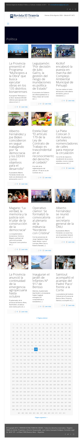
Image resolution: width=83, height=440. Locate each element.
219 (51, 370)
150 (32, 356)
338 (17, 399)
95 (66, 342)
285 (58, 385)
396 (54, 410)
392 (39, 410)
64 (69, 335)
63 (66, 335)
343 (36, 399)
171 (51, 360)
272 (69, 381)
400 (69, 410)
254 (62, 378)
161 (13, 360)
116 (24, 349)
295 (36, 388)
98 (17, 346)
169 (43, 360)
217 (43, 370)
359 (36, 402)
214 (32, 370)
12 (54, 324)
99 (21, 346)
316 (54, 392)
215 (36, 370)
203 (51, 367)
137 (43, 353)
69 (28, 339)
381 (58, 406)
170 (47, 360)
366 (62, 402)
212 (24, 370)
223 (66, 370)
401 (19, 413)
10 (47, 324)
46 (62, 331)
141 (58, 353)
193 (13, 367)
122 (47, 349)
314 (47, 392)
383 (66, 406)
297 (43, 388)
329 (43, 395)
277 (28, 385)
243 (21, 378)
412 (60, 413)
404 (30, 413)
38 (32, 331)
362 (47, 402)
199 (36, 367)
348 (54, 399)
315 (51, 392)
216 (39, 370)
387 (21, 410)
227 (21, 374)
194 (17, 367)
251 (51, 378)
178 (17, 363)
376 (39, 406)
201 (43, 367)
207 (66, 367)
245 (28, 378)
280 (39, 385)
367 (66, 402)
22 (32, 328)
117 (28, 349)
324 (24, 395)
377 (43, 406)
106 (47, 346)
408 (45, 413)
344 (39, 399)
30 (62, 328)
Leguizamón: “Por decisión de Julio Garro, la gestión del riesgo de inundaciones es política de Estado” (41, 76)
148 (24, 356)
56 (39, 335)
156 (54, 356)
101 (28, 346)
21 (28, 328)
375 (36, 406)
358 (32, 402)
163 (21, 360)
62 (62, 335)
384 (69, 406)
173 (58, 360)
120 (39, 349)
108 (54, 346)
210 (17, 370)
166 (32, 360)
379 (51, 406)
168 (39, 360)
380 (54, 406)
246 (32, 378)
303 (66, 388)
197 (28, 367)
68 (24, 339)
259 (21, 381)
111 (66, 346)
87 (36, 342)
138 (47, 353)
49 (13, 335)
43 (51, 331)
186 (47, 363)
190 (62, 363)
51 (21, 335)
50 (17, 335)
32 (69, 328)
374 (32, 406)
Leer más (24, 107)
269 (58, 381)
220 (54, 370)
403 (26, 413)
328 (39, 395)
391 (36, 410)
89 (43, 342)
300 (54, 388)
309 (28, 392)
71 (36, 339)
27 (51, 328)
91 (51, 342)
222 (62, 370)
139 (51, 353)
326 (32, 395)
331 (51, 395)
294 (32, 388)
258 (17, 381)
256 (69, 378)
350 (62, 399)
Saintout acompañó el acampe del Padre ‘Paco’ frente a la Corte (65, 282)
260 (24, 381)
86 (32, 342)
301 (58, 388)
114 (17, 349)
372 (24, 406)
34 (17, 331)
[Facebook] (67, 9)
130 (17, 353)
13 (58, 324)
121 (43, 349)
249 (43, 378)
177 (13, 363)
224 (69, 370)
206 (62, 367)
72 (39, 339)
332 (54, 395)
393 (43, 410)
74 (47, 339)
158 (62, 356)
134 (32, 353)
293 (28, 388)
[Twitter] (70, 9)
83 (21, 342)
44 (54, 331)
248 (39, 378)
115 (21, 349)
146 (17, 356)
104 (39, 346)
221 (58, 370)
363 (51, 402)
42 (47, 331)
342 (32, 399)
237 (58, 374)
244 (24, 378)
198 (32, 367)
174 (62, 360)
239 (66, 374)
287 (66, 385)
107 (51, 346)
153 (43, 356)
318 (62, 392)
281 (43, 385)
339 (21, 399)
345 (43, 399)
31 (66, 328)
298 (47, 388)
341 (28, 399)
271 (66, 381)
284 (54, 385)
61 (58, 335)
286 (62, 385)
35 (21, 331)
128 (69, 349)
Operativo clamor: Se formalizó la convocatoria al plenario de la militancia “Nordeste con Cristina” (41, 220)
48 (69, 331)
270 (62, 381)
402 (23, 413)
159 (66, 356)
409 (49, 413)
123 (51, 349)
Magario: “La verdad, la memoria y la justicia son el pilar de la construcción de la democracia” (18, 219)
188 (54, 363)
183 (36, 363)
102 (32, 346)
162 (17, 360)
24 (39, 328)
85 (28, 342)
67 (21, 339)
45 (58, 331)
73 (43, 339)
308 (24, 392)
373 (28, 406)
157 (58, 356)
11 (51, 324)
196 (24, 367)
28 (54, 328)
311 (36, 392)
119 (36, 349)
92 (54, 342)
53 (28, 335)
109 (58, 346)
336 (69, 395)
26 (47, 328)
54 (32, 335)
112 (69, 346)
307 (21, 392)
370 (17, 406)
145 (13, 356)
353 (13, 402)
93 (58, 342)
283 (51, 385)
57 (43, 335)
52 (24, 335)
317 (58, 392)
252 (54, 378)
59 (51, 335)
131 (21, 353)
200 (39, 367)
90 (47, 342)
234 (47, 374)
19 (21, 328)
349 (58, 399)
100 (24, 346)
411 (56, 413)
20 (24, 328)
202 (47, 367)
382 (62, 406)
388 (24, 410)
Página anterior (43, 318)
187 (51, 363)
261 (28, 381)
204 (54, 367)
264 (39, 381)
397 (58, 410)
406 (38, 413)
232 (39, 374)
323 (21, 395)
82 (17, 342)
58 (47, 335)
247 (36, 378)
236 (54, 374)
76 (54, 339)
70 (32, 339)
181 (28, 363)
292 (24, 388)
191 (66, 363)
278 (32, 385)
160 (69, 356)
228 (24, 374)
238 (62, 374)
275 (21, 385)
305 (13, 392)
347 (51, 399)
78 (62, 339)
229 (28, 374)
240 (69, 374)
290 (17, 388)
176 (69, 360)
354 (17, 402)
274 (17, 385)
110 (62, 346)
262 (32, 381)
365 (58, 402)
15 (66, 324)
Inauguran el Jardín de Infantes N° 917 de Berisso (40, 280)
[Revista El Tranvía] (24, 16)
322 (17, 395)
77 (58, 339)
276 (24, 385)
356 (24, 402)
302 (62, 388)
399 (66, 410)
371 (21, 406)
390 (32, 410)
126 (62, 349)
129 (13, 353)
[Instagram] (75, 9)
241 (13, 378)
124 (54, 349)
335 (66, 395)
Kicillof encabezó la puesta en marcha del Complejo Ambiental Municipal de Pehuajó (64, 74)
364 (54, 402)
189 (58, 363)
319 (66, 392)
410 (53, 413)
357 (28, 402)
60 (54, 335)
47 (66, 331)
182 (32, 363)
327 (36, 395)
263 (36, 381)
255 (66, 378)
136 (39, 353)
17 (13, 328)
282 (47, 385)
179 (21, 363)
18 (17, 328)
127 (66, 349)
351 (66, 399)
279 (36, 385)
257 (13, 381)
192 (69, 363)
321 (13, 395)
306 (17, 392)
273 (13, 385)
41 (43, 331)
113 (13, 349)
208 (69, 367)
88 (39, 342)
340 (24, 399)
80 (69, 339)
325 (28, 395)
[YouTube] (73, 9)
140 (54, 353)
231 (36, 374)
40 (39, 331)
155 (51, 356)
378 (47, 406)
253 (58, 378)
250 (47, 378)
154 (47, 356)
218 (47, 370)
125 (58, 349)
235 (51, 374)
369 (13, 406)
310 (32, 392)
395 (51, 410)
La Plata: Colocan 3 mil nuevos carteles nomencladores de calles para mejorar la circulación (67, 142)
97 (13, 346)
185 (43, 363)
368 (69, 402)
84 (24, 342)
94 (62, 342)
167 (36, 360)
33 (13, 331)
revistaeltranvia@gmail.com (59, 5)
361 (43, 402)
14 (62, 324)
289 (13, 388)
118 (32, 349)
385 (13, 410)
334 (62, 395)
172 (54, 360)
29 (58, 328)
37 (28, 331)
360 (39, 402)
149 (28, 356)
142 (62, 353)
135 (36, 353)
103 (36, 346)
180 (24, 363)
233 (43, 374)
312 (39, 392)
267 (51, 381)
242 (17, 378)
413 (64, 413)
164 (24, 360)
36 (24, 331)
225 (13, 374)
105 (43, 346)
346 (47, 399)
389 (28, 410)
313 (43, 392)
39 (36, 331)
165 (28, 360)
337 (13, 399)
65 (13, 339)
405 (34, 413)
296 (39, 388)
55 (36, 335)
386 (17, 410)
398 (62, 410)
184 (39, 363)
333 (58, 395)
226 (17, 374)
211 (21, 370)
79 (66, 339)
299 (51, 388)
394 (47, 410)
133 (28, 353)
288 (69, 385)
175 (66, 360)
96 (69, 342)
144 (69, 353)
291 (21, 388)
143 (66, 353)
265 (43, 381)
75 (51, 339)
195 (21, 367)
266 (47, 381)
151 (36, 356)
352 (69, 399)
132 (24, 353)
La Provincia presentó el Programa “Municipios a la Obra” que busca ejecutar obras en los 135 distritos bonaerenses (18, 77)
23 (36, 328)
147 (21, 356)
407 (41, 413)
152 (39, 356)
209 (13, 370)
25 (43, 328)
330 (47, 395)
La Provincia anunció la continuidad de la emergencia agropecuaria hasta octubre (18, 285)
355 (21, 402)
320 (69, 392)
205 (58, 367)
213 (28, 370)
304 (69, 388)
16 (69, 324)
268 (54, 381)
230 (32, 374)
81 (13, 342)
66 (17, 339)
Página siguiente (40, 417)
